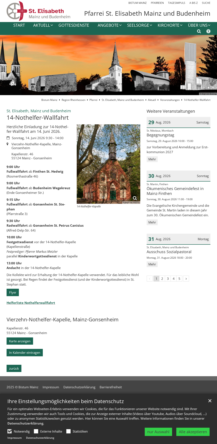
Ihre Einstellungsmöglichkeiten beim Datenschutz (65, 401)
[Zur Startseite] (38, 11)
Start (19, 25)
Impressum (14, 438)
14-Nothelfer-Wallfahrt (197, 100)
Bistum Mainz (49, 100)
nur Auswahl (158, 431)
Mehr (152, 159)
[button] (107, 26)
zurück (14, 368)
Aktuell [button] (41, 25)
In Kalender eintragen (24, 352)
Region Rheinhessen (73, 100)
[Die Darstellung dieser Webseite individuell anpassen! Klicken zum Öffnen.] (205, 32)
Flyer (12, 292)
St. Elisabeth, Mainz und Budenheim (123, 100)
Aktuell (152, 100)
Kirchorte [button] (168, 25)
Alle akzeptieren (193, 431)
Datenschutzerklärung (25, 423)
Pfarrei (93, 100)
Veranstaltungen (170, 100)
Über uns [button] (197, 25)
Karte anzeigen (20, 341)
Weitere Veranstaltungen (171, 111)
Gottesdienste (73, 25)
